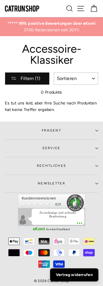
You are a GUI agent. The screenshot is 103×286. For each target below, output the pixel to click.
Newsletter (51, 183)
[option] (51, 26)
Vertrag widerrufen (74, 274)
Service (51, 148)
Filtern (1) (29, 78)
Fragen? (51, 130)
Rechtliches (51, 166)
